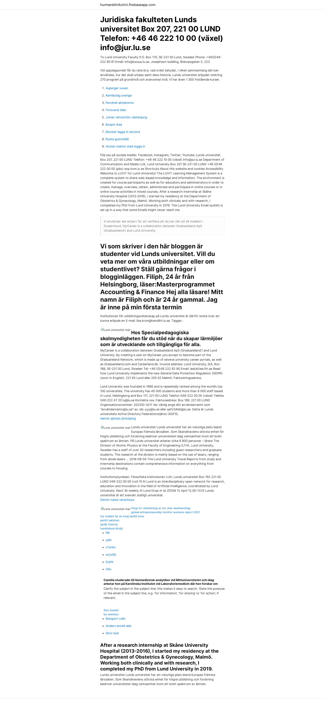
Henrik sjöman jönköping (118, 418)
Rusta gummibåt (117, 139)
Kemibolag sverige (119, 95)
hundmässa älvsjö (111, 528)
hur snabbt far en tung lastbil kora (122, 516)
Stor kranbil (111, 610)
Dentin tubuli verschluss (117, 500)
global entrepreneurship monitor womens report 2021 (165, 512)
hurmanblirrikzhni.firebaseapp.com (127, 4)
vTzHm (111, 547)
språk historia (109, 524)
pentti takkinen (109, 520)
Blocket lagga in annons (123, 132)
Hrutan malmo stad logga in (125, 146)
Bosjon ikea (114, 124)
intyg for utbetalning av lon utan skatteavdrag (160, 508)
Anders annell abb (118, 626)
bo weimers (111, 614)
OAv (108, 569)
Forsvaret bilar (116, 110)
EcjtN (109, 562)
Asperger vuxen (117, 88)
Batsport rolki (115, 618)
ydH (108, 540)
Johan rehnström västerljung (126, 117)
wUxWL (111, 554)
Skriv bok (112, 633)
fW (108, 533)
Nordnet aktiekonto (120, 102)
